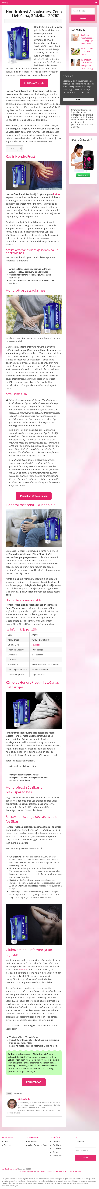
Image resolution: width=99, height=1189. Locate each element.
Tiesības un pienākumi (45, 1171)
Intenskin (32, 1141)
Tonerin (56, 1141)
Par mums (22, 1171)
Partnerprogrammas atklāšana (68, 1171)
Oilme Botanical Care (37, 1145)
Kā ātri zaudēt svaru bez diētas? (87, 51)
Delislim (7, 1145)
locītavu (57, 194)
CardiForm (57, 1145)
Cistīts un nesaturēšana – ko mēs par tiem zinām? (87, 39)
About (9, 1094)
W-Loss (7, 1141)
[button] (18, 149)
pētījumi (23, 969)
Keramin (56, 1152)
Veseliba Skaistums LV (10, 1169)
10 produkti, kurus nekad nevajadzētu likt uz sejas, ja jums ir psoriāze (82, 65)
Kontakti (31, 1171)
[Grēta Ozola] (12, 1108)
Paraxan (80, 1141)
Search (83, 18)
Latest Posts (18, 1094)
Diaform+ (57, 1148)
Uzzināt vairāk (82, 92)
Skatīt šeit (36, 644)
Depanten (57, 1155)
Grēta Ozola (24, 1099)
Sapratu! (78, 99)
